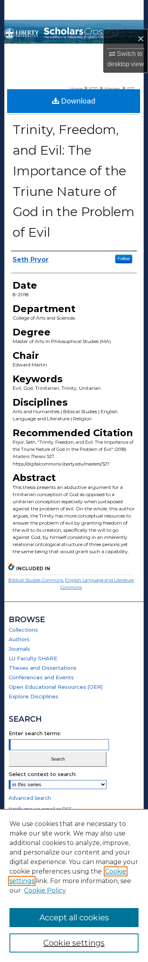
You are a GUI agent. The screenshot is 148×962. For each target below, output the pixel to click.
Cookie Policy (45, 890)
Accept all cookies (74, 917)
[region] (74, 885)
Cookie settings (74, 943)
